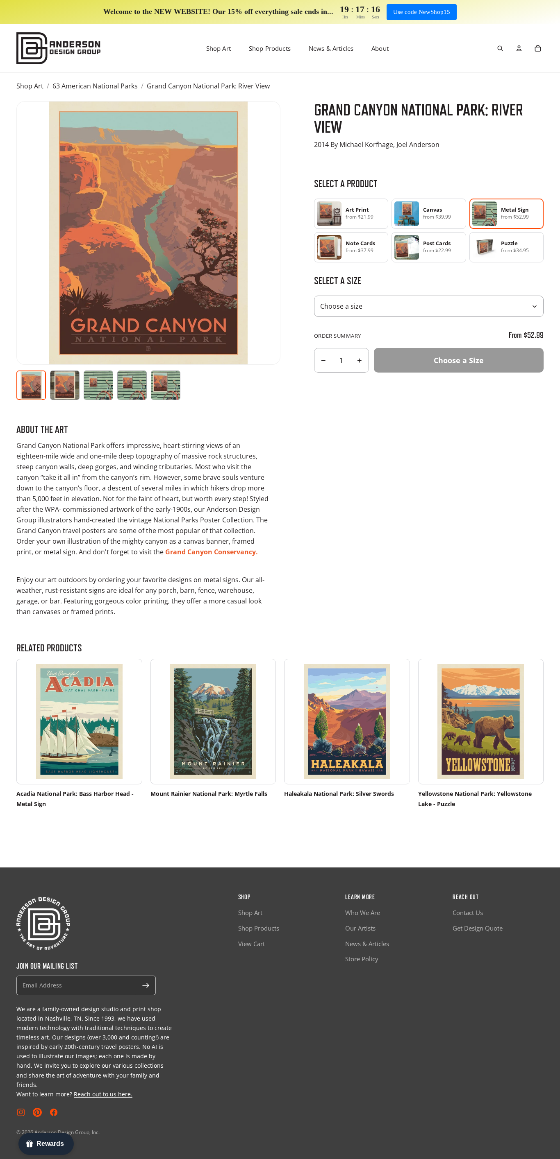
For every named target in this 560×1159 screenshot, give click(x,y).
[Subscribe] (146, 985)
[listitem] (351, 214)
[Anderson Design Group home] (58, 48)
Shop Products (270, 48)
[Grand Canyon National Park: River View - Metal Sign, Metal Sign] (65, 385)
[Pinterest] (37, 1112)
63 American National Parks (95, 85)
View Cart (251, 944)
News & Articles (331, 48)
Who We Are (362, 912)
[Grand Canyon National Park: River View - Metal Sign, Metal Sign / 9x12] (98, 385)
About (380, 48)
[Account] (519, 48)
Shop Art (218, 48)
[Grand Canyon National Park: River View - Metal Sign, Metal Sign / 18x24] (165, 385)
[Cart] (538, 48)
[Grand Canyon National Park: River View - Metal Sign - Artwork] (31, 385)
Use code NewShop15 (421, 12)
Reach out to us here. (103, 1094)
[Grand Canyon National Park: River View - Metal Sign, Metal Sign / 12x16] (132, 385)
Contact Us (468, 912)
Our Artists (360, 928)
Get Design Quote (478, 928)
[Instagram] (20, 1112)
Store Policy (361, 959)
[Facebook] (53, 1112)
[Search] (500, 48)
